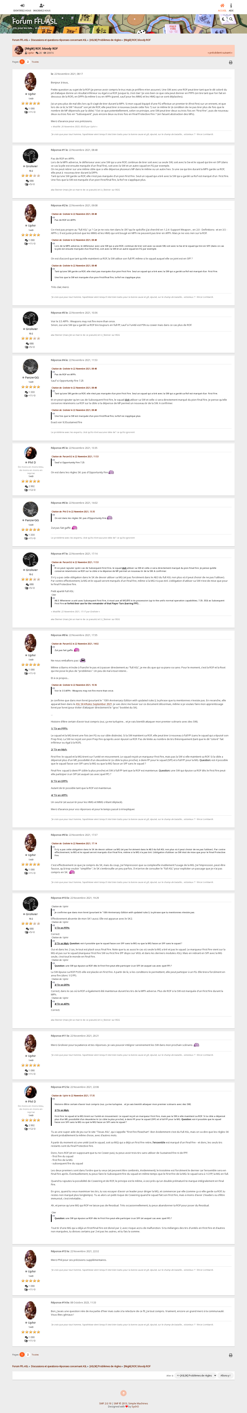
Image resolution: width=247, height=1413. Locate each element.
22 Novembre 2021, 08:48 (74, 150)
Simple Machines (138, 1403)
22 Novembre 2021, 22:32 (75, 1251)
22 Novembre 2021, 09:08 (74, 205)
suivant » (227, 52)
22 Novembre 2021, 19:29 (75, 897)
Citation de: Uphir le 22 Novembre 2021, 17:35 (73, 1095)
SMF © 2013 (120, 1403)
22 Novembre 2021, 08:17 (67, 74)
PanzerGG (32, 377)
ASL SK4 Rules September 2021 (94, 704)
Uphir (31, 53)
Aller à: (170, 1375)
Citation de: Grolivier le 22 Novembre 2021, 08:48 (74, 214)
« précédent (215, 52)
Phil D (32, 462)
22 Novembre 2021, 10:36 (74, 312)
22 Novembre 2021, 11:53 (74, 360)
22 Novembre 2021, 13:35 (74, 448)
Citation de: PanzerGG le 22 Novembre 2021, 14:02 (75, 643)
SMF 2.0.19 (105, 1403)
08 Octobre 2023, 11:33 (73, 1302)
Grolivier (32, 166)
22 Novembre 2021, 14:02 (74, 502)
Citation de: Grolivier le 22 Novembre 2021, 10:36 (74, 685)
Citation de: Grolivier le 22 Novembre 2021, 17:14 (74, 843)
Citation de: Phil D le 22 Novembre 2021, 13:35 (73, 511)
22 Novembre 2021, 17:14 (74, 553)
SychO (135, 1406)
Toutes (35, 61)
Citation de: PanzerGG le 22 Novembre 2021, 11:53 (75, 456)
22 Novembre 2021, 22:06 (75, 1087)
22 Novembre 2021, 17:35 (74, 635)
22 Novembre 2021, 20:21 (75, 1035)
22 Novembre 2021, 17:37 (74, 835)
